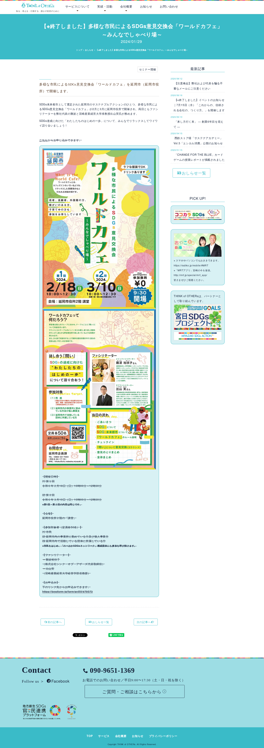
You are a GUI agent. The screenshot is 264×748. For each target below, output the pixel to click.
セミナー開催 (147, 69)
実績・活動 (104, 6)
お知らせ (146, 6)
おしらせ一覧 (100, 622)
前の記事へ (55, 622)
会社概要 (126, 6)
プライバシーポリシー (163, 736)
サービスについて (77, 6)
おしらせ (89, 50)
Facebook (60, 681)
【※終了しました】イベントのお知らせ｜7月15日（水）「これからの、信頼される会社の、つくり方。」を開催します (199, 105)
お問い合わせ (169, 6)
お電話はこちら (244, 5)
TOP (90, 736)
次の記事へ (144, 622)
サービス (104, 736)
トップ (79, 50)
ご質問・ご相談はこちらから (132, 691)
